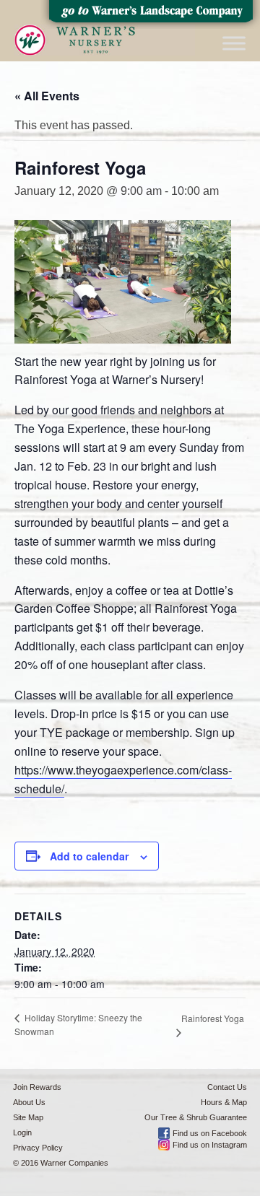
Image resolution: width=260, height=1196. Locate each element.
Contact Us (227, 1087)
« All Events (46, 95)
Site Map (28, 1117)
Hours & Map (224, 1102)
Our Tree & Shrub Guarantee (195, 1117)
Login (22, 1132)
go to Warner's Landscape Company (150, 14)
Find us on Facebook (210, 1133)
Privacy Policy (38, 1147)
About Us (29, 1102)
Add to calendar (89, 856)
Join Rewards (37, 1087)
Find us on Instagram (210, 1144)
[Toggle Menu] (234, 43)
